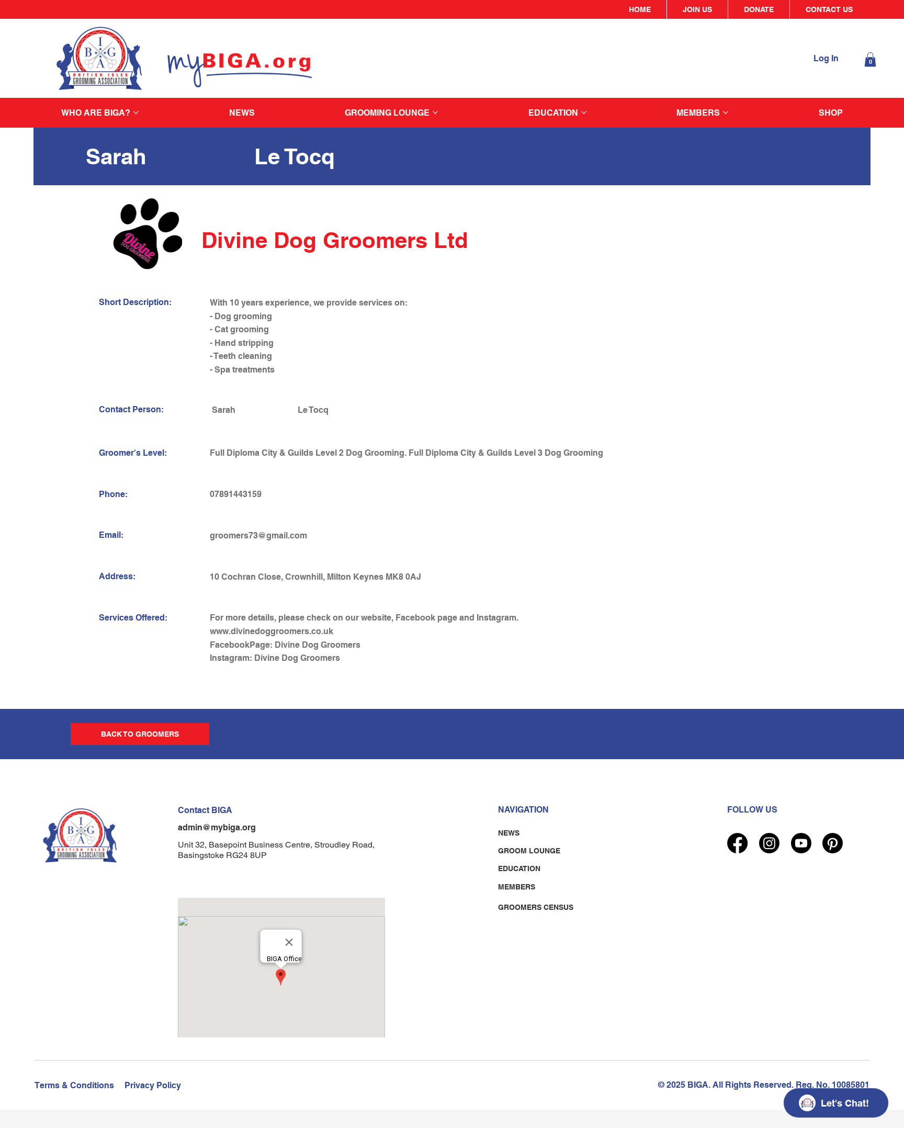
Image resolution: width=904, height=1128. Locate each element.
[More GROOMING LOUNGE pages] (435, 112)
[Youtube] (801, 843)
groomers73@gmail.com (258, 535)
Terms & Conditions (74, 1085)
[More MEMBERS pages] (725, 112)
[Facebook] (737, 843)
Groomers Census (535, 907)
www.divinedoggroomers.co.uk (271, 631)
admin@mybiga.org (217, 827)
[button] (870, 59)
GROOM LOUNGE (529, 851)
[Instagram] (769, 843)
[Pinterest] (832, 843)
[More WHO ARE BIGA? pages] (136, 112)
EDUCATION (519, 868)
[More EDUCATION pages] (583, 112)
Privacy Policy (153, 1085)
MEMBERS (516, 887)
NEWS (508, 833)
